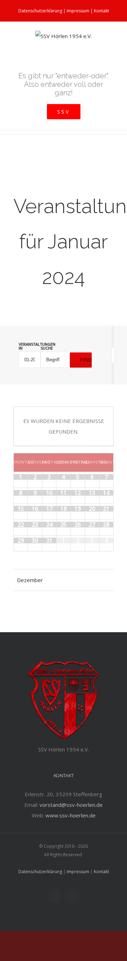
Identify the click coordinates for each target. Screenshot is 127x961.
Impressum (78, 11)
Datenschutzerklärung (40, 11)
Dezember (30, 580)
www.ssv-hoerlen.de (71, 815)
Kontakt (101, 11)
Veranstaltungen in (30, 346)
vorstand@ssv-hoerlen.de (71, 804)
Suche (47, 348)
